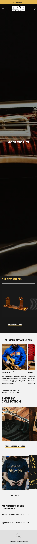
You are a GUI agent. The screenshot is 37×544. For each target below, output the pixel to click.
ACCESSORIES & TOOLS (15, 446)
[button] (3, 8)
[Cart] (34, 9)
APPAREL (15, 495)
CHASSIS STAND (15, 324)
